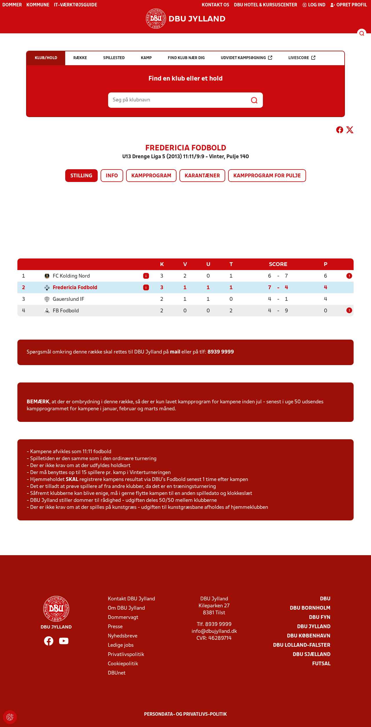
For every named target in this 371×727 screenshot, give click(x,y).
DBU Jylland (313, 626)
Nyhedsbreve (122, 636)
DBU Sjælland (311, 654)
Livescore (298, 58)
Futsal (321, 664)
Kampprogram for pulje (267, 176)
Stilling (81, 176)
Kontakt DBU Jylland (131, 599)
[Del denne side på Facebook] (339, 131)
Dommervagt (123, 617)
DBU (325, 599)
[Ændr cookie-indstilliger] (10, 717)
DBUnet (117, 673)
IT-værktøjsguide (75, 5)
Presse (115, 626)
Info (112, 176)
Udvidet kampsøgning (243, 58)
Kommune (37, 5)
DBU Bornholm (310, 608)
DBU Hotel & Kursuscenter (265, 5)
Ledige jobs (121, 645)
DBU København (308, 636)
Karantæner (202, 176)
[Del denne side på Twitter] (350, 131)
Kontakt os (215, 5)
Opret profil (352, 5)
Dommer (12, 5)
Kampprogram (151, 176)
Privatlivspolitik (126, 654)
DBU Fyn (319, 617)
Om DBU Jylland (126, 608)
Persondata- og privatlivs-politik (185, 715)
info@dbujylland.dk (214, 631)
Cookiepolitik (123, 664)
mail (175, 352)
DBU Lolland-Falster (301, 645)
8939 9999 (221, 352)
